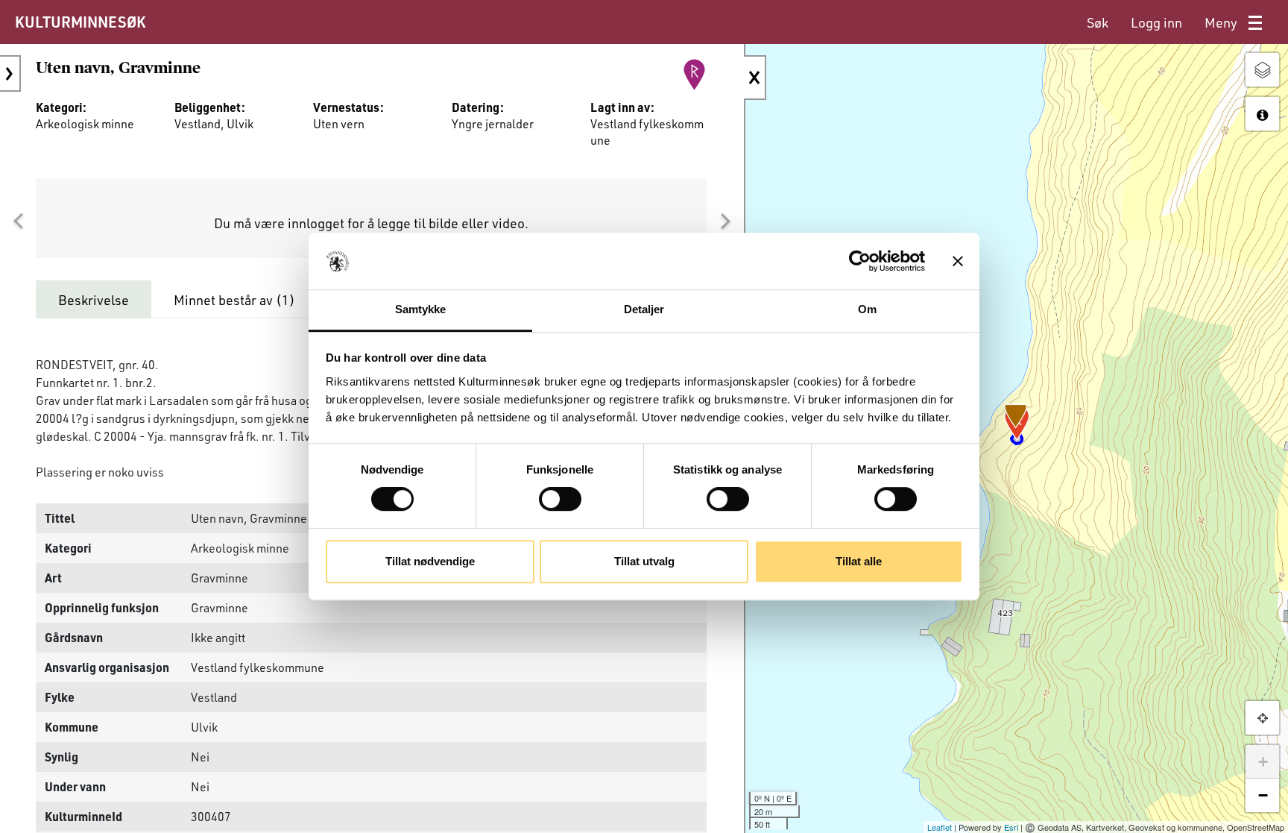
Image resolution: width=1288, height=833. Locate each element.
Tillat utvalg (644, 561)
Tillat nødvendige (430, 561)
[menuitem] (1098, 22)
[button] (18, 221)
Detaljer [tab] (644, 310)
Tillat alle (859, 561)
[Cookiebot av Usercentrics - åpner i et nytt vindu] (860, 261)
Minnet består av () (234, 300)
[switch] (560, 499)
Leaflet (939, 827)
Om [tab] (867, 310)
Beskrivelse (93, 300)
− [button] (1263, 795)
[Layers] (1262, 70)
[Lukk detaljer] (755, 77)
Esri (1011, 827)
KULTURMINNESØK (80, 21)
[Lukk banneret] (958, 261)
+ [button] (1263, 761)
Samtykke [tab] (420, 310)
